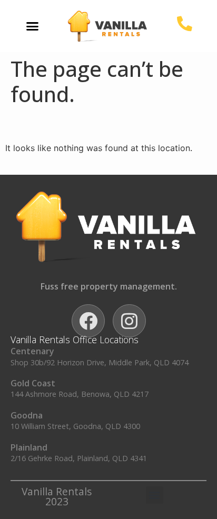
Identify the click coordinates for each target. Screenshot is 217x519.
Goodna (27, 415)
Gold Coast (33, 383)
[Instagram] (129, 320)
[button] (33, 26)
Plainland (29, 447)
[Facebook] (88, 320)
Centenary (32, 351)
